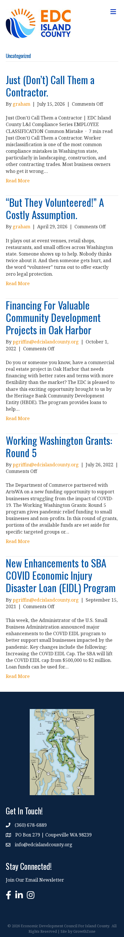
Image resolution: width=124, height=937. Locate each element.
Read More (18, 180)
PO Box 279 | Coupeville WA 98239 (53, 835)
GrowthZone (84, 931)
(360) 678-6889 (31, 825)
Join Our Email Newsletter (35, 880)
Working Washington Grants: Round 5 (59, 446)
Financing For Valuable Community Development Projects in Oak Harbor (53, 317)
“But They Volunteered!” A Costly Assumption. (55, 208)
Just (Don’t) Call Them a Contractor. (50, 85)
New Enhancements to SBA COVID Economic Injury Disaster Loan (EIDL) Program (61, 575)
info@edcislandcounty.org (43, 844)
